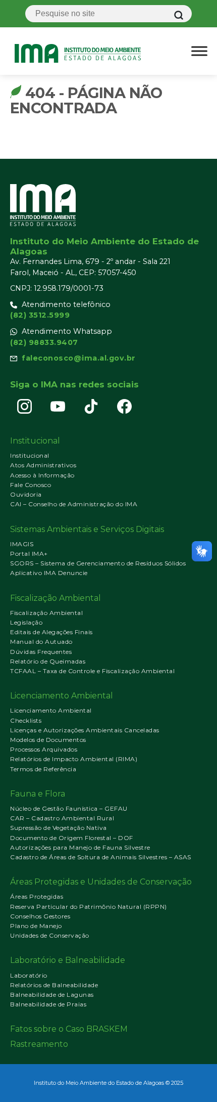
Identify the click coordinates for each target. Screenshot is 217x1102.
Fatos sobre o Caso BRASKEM (69, 1029)
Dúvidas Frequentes (41, 651)
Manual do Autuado (41, 641)
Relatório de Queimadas (47, 661)
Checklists (25, 720)
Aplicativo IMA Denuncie (49, 573)
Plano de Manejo (36, 926)
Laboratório (28, 975)
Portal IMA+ (29, 553)
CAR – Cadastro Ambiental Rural (62, 818)
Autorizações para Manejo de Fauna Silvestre (80, 847)
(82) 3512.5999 (40, 315)
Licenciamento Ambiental (51, 710)
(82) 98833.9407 (44, 342)
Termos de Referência (43, 769)
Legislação (26, 622)
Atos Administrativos (43, 465)
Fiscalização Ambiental (46, 612)
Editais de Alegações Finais (51, 632)
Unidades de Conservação (49, 935)
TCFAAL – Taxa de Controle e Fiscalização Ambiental (92, 671)
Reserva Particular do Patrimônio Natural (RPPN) (88, 906)
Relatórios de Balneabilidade (54, 985)
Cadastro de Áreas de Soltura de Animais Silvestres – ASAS (100, 857)
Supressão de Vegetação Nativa (58, 827)
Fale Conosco (30, 485)
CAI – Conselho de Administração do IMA (73, 504)
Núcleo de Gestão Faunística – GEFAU (69, 808)
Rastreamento (39, 1044)
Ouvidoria (26, 494)
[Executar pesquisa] (179, 15)
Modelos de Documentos (48, 739)
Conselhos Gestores (40, 916)
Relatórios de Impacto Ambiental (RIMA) (73, 759)
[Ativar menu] (199, 51)
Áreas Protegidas (36, 896)
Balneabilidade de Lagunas (52, 994)
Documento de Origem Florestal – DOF (71, 838)
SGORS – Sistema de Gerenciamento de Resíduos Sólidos (98, 563)
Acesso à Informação (42, 475)
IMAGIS (21, 544)
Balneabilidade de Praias (48, 1004)
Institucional (29, 455)
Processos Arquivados (43, 749)
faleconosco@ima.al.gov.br (79, 358)
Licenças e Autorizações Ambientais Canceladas (84, 730)
